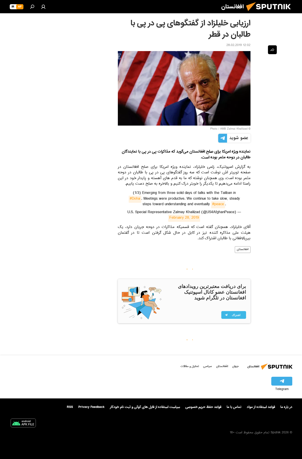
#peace (218, 204)
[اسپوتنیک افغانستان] (270, 13)
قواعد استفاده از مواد (261, 407)
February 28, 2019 (184, 218)
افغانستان (242, 249)
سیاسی (207, 366)
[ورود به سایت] (43, 6)
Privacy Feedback (91, 407)
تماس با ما (234, 407)
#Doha (135, 199)
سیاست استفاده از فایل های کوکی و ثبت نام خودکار (145, 407)
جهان (235, 366)
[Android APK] (23, 424)
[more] (272, 49)
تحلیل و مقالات (190, 366)
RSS (70, 407)
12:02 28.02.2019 (238, 45)
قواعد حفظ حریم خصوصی (203, 407)
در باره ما (286, 407)
